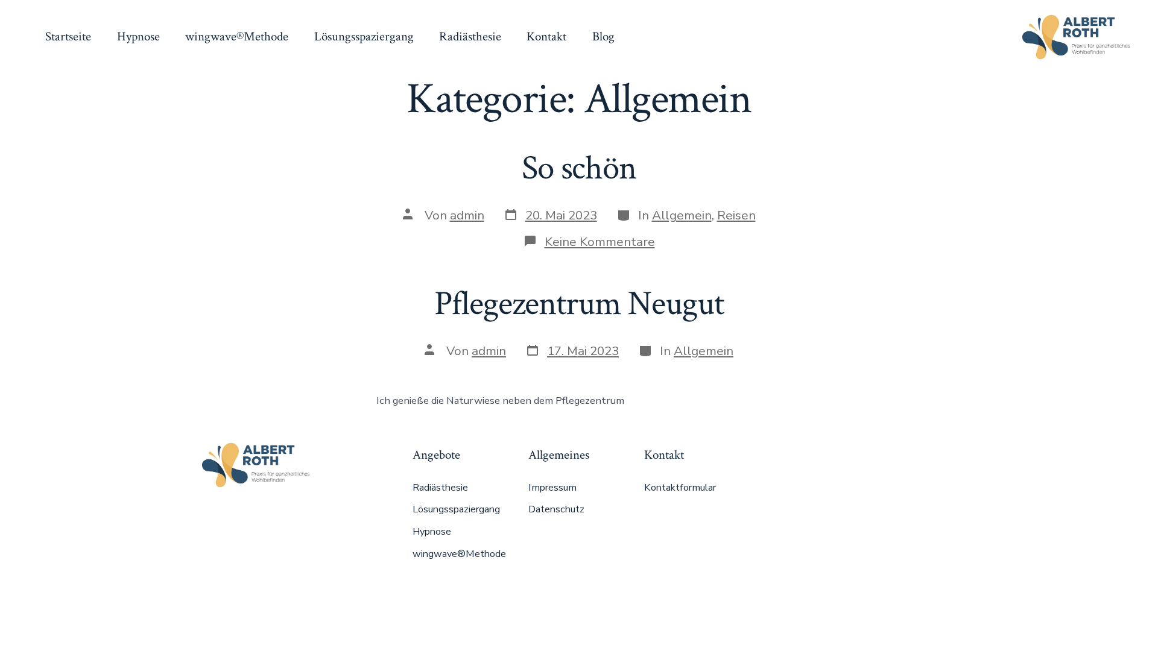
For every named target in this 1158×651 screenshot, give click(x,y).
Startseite (68, 36)
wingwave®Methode (236, 36)
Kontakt (546, 36)
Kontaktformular (680, 487)
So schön (579, 168)
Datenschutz (556, 509)
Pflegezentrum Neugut (578, 303)
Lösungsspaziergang (364, 36)
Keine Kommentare (600, 241)
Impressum (552, 487)
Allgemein (682, 215)
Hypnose (138, 36)
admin (467, 215)
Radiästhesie (470, 36)
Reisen (736, 215)
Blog (603, 36)
